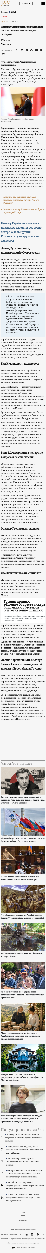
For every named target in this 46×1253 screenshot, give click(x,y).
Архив (4, 21)
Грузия (4, 16)
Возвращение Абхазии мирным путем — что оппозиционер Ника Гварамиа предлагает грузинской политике (24, 1173)
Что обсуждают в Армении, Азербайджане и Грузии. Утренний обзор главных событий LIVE (22, 916)
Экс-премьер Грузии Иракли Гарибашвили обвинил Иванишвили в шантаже (23, 1161)
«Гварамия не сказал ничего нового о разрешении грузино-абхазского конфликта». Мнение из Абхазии (22, 1077)
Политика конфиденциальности (23, 1229)
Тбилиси (6, 44)
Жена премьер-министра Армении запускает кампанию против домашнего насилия (24, 1138)
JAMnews (6, 40)
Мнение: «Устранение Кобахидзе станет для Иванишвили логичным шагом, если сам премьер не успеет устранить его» (21, 1119)
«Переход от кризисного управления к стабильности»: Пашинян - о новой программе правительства (22, 995)
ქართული (4, 12)
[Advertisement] (23, 741)
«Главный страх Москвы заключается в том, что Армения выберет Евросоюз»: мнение (23, 840)
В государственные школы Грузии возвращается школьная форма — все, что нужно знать (23, 1197)
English (13, 12)
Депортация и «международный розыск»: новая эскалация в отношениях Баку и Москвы (24, 1149)
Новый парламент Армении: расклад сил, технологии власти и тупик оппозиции (20, 878)
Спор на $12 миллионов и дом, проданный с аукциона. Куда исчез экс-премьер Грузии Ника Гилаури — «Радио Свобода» (23, 800)
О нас (23, 1212)
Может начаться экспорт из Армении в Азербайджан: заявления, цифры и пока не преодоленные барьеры (20, 1036)
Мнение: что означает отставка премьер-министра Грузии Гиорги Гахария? (21, 200)
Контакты (23, 1221)
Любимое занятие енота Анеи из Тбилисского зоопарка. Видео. (22, 955)
